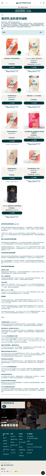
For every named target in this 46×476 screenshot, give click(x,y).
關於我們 (21, 436)
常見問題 (5, 443)
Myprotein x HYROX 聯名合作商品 (34, 447)
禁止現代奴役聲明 (22, 443)
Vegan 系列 (13, 452)
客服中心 (5, 437)
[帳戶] (40, 3)
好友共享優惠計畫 (32, 437)
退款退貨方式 (6, 446)
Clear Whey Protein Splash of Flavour (9, 305)
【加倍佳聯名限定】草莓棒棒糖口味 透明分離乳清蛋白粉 (34, 132)
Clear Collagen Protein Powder (7, 311)
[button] (43, 473)
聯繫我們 (5, 440)
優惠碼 (28, 441)
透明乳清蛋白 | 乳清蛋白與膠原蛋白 (12, 58)
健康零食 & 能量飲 (14, 446)
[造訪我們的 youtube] (11, 425)
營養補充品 (13, 449)
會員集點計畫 (30, 449)
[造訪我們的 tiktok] (8, 425)
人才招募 (21, 452)
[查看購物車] (44, 3)
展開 (2, 28)
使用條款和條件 (22, 449)
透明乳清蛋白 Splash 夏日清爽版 (34, 95)
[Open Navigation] (2, 3)
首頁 (2, 14)
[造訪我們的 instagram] (2, 425)
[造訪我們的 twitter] (14, 425)
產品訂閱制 (29, 452)
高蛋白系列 (13, 436)
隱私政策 (21, 447)
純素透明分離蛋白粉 (15, 25)
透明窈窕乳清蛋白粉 (24, 25)
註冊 (4, 406)
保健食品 (12, 442)
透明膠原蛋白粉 (6, 25)
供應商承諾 (21, 455)
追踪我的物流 (6, 454)
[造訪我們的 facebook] (5, 425)
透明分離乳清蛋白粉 (12, 95)
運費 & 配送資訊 (6, 450)
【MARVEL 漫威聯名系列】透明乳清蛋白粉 (12, 205)
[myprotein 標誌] (23, 3)
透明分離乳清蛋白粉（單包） (34, 168)
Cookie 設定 (4, 417)
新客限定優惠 (30, 444)
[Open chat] (17, 425)
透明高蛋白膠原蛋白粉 (12, 131)
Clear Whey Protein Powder (7, 299)
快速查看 (13, 67)
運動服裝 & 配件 (14, 439)
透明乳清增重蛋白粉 (36, 25)
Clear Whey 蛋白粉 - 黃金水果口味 (34, 58)
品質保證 (21, 439)
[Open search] (6, 3)
